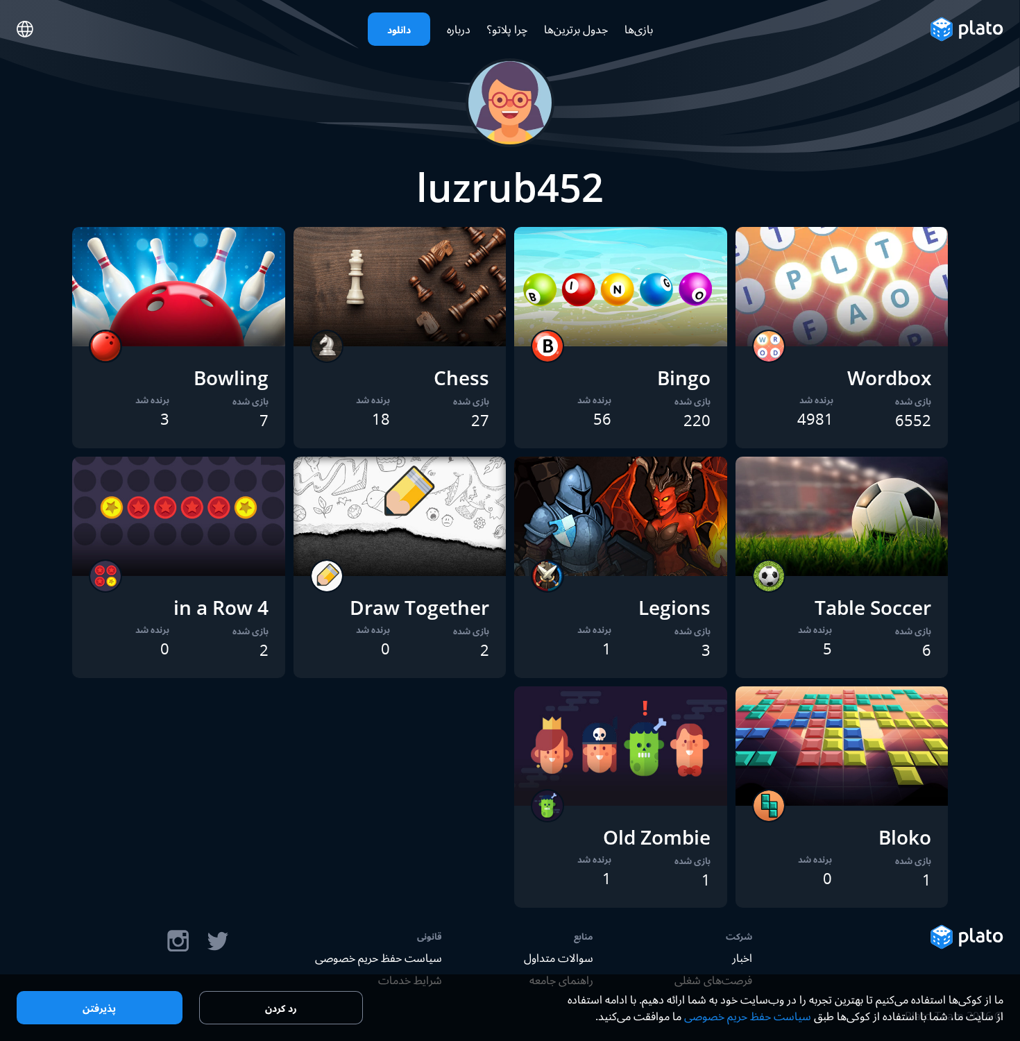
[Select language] (25, 29)
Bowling (231, 377)
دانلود (399, 29)
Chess (461, 377)
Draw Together (419, 607)
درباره (458, 29)
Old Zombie (657, 837)
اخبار (742, 957)
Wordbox (889, 377)
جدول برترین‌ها (576, 29)
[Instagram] (178, 941)
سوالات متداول (558, 957)
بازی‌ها (638, 29)
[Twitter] (217, 941)
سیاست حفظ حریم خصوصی (378, 957)
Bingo (684, 377)
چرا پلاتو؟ (507, 29)
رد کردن (281, 1008)
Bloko (904, 837)
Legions (674, 607)
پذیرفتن (99, 1008)
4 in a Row (221, 607)
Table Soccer (873, 607)
